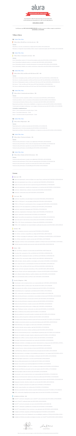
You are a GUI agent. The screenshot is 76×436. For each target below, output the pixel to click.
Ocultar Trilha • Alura (19, 39)
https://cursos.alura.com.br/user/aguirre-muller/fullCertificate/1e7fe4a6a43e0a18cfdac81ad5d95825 (38, 433)
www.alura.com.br (38, 23)
